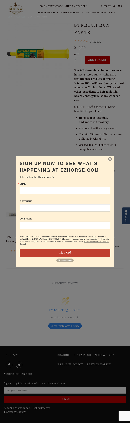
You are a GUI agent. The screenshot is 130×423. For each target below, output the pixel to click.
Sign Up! (65, 253)
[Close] (110, 159)
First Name (26, 201)
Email (23, 184)
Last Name (26, 219)
